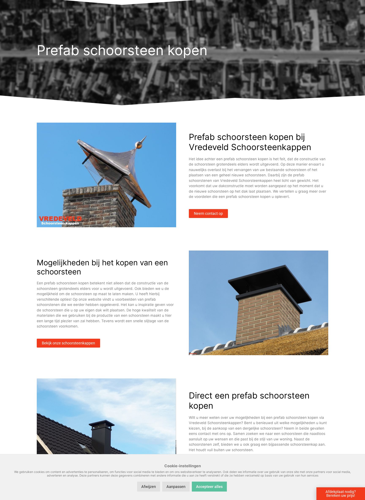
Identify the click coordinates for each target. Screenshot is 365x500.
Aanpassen (175, 486)
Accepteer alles (209, 486)
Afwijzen (148, 486)
